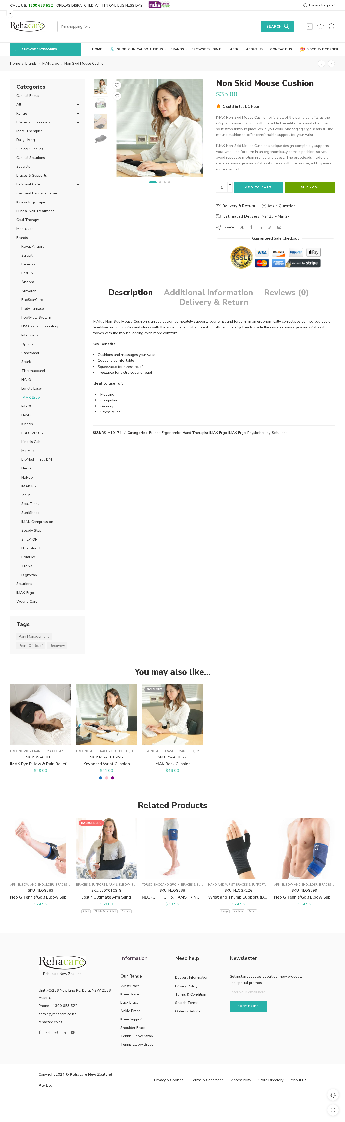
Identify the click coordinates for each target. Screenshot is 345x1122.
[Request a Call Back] (333, 1095)
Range (21, 113)
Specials (23, 166)
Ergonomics (171, 432)
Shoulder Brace (133, 1027)
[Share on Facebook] (251, 227)
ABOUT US (254, 49)
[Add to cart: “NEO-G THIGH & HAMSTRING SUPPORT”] (157, 873)
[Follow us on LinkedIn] (64, 1032)
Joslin (25, 494)
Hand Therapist (195, 432)
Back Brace (129, 1002)
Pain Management (34, 636)
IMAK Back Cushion (172, 764)
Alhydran (28, 290)
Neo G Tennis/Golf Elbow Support (304, 897)
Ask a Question (281, 205)
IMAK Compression (37, 521)
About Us (298, 1079)
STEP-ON (29, 539)
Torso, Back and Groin (161, 885)
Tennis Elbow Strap (136, 1036)
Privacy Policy (186, 986)
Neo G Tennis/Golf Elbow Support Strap (40, 897)
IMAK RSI (29, 486)
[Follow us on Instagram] (56, 1032)
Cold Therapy (27, 219)
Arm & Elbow (119, 885)
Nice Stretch (31, 548)
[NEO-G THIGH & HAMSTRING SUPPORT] (172, 848)
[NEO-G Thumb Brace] (321, 63)
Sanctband (30, 352)
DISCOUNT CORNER (319, 49)
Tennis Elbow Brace (136, 1044)
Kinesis (27, 423)
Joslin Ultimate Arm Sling (106, 897)
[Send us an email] (48, 1032)
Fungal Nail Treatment (35, 210)
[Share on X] (242, 227)
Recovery (57, 645)
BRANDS (177, 49)
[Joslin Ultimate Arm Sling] (106, 848)
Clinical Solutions (30, 157)
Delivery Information (191, 977)
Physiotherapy (258, 432)
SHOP (118, 49)
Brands (31, 63)
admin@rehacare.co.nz (57, 1013)
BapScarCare (32, 299)
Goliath (126, 911)
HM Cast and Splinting (39, 326)
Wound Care (26, 601)
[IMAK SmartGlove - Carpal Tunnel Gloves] (331, 63)
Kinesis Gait (30, 441)
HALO (26, 379)
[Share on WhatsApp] (269, 227)
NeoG (26, 468)
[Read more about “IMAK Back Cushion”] (157, 740)
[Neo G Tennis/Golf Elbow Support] (304, 848)
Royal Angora (32, 246)
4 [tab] (169, 186)
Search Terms (186, 1002)
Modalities (24, 228)
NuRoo (27, 477)
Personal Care (28, 184)
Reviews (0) (286, 293)
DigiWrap (29, 574)
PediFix (27, 272)
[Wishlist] (320, 26)
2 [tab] (157, 186)
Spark (26, 361)
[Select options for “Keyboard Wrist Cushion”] (91, 740)
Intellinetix (29, 335)
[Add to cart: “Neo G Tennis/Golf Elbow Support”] (289, 873)
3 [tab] (165, 186)
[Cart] (309, 26)
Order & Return (187, 1011)
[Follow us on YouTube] (73, 1032)
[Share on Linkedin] (260, 227)
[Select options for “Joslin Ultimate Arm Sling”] (91, 873)
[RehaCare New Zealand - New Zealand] (27, 26)
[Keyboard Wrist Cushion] (106, 714)
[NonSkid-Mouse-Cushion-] (100, 86)
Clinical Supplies (29, 148)
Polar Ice (28, 556)
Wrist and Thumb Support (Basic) (238, 897)
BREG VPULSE (33, 432)
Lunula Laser (31, 388)
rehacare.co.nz (50, 1021)
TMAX (26, 565)
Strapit (26, 255)
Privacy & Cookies (168, 1079)
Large (224, 911)
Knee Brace (129, 994)
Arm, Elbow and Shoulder (32, 885)
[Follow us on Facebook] (40, 1032)
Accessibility (241, 1079)
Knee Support (131, 1019)
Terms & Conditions (207, 1079)
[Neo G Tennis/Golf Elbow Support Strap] (40, 848)
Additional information (208, 293)
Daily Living (25, 139)
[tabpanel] (159, 129)
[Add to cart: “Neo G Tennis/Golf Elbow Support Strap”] (25, 873)
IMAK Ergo (50, 63)
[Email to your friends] (279, 227)
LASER (233, 49)
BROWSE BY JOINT (206, 49)
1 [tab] (150, 186)
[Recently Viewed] (333, 1110)
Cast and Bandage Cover (36, 193)
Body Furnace (32, 308)
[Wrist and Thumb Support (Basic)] (238, 848)
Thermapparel (33, 370)
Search (274, 26)
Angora (27, 281)
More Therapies (29, 130)
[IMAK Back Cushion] (172, 714)
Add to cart (258, 187)
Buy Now (310, 187)
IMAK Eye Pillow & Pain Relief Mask (40, 764)
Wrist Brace (130, 985)
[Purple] (112, 778)
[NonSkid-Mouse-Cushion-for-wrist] (160, 128)
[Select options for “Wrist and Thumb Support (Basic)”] (223, 873)
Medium (238, 911)
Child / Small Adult (105, 911)
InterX (26, 406)
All (18, 104)
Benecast (29, 264)
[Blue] (100, 778)
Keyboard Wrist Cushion (106, 764)
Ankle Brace (130, 1010)
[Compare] (117, 96)
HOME (97, 49)
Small (252, 911)
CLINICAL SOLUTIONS (145, 49)
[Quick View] (45, 740)
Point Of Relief (31, 645)
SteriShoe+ (30, 512)
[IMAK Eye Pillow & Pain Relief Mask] (40, 714)
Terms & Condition (190, 994)
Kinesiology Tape (30, 202)
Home (15, 63)
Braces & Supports (31, 175)
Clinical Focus (27, 95)
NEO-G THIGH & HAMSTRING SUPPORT (172, 897)
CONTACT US (281, 49)
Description (131, 293)
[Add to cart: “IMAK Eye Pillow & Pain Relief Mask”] (25, 740)
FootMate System (36, 317)
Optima (27, 344)
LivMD (26, 414)
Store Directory (270, 1079)
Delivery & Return (238, 205)
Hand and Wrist (221, 885)
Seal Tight (30, 503)
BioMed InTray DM (36, 459)
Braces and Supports (33, 122)
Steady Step (31, 530)
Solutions (279, 432)
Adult (86, 911)
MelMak (27, 450)
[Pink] (106, 778)
